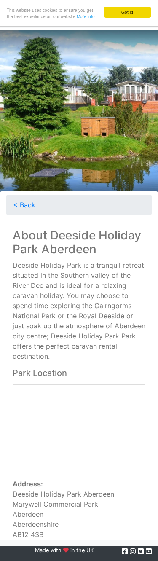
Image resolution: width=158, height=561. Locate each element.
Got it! (127, 12)
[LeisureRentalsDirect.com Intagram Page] (134, 551)
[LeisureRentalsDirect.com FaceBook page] (126, 551)
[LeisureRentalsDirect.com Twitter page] (142, 551)
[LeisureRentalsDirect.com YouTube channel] (149, 551)
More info (86, 16)
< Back (24, 205)
